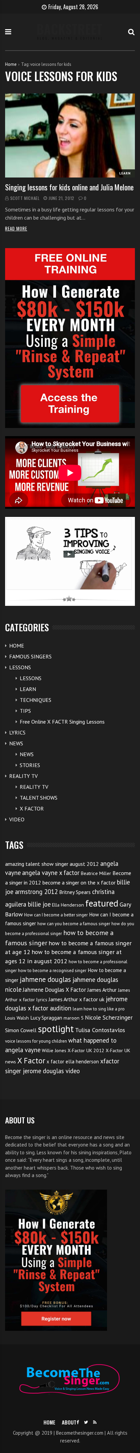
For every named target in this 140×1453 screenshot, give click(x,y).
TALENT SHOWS (38, 797)
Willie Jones (54, 1050)
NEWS (16, 743)
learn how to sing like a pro (99, 1009)
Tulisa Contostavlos (100, 1030)
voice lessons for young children (36, 1041)
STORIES (30, 765)
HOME (16, 645)
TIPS (25, 710)
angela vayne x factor (51, 873)
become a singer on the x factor (79, 882)
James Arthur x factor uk (76, 999)
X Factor (31, 1060)
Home (11, 64)
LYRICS (17, 732)
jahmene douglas (45, 979)
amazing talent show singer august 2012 (52, 863)
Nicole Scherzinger (109, 1017)
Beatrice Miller (96, 873)
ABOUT (69, 1422)
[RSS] (95, 1422)
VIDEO (16, 819)
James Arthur (102, 989)
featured (101, 903)
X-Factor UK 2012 (86, 1050)
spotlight (56, 1028)
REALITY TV (23, 775)
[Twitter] (86, 1422)
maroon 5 (74, 1018)
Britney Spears (75, 892)
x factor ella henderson (73, 1061)
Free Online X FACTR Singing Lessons (62, 721)
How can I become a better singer (56, 915)
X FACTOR (32, 808)
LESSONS (20, 667)
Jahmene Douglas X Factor (54, 989)
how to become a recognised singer (52, 970)
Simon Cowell (20, 1030)
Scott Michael (25, 198)
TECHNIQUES (35, 699)
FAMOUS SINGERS (30, 656)
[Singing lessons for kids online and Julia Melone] (70, 135)
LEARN (125, 173)
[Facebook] (77, 1422)
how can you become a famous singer (73, 924)
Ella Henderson (68, 905)
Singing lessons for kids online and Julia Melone (69, 187)
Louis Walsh (17, 1018)
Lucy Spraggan (46, 1017)
